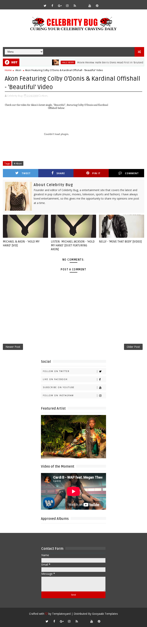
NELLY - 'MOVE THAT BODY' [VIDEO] (120, 241)
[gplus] (60, 5)
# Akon (18, 163)
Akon (18, 70)
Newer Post (13, 347)
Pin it (96, 173)
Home (8, 70)
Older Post (133, 347)
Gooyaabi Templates (105, 613)
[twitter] (45, 5)
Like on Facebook (55, 379)
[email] (82, 4)
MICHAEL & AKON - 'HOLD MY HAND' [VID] (21, 243)
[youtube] (90, 5)
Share (60, 173)
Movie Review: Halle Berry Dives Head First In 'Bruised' (102, 62)
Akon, (45, 95)
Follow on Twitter (56, 371)
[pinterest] (97, 5)
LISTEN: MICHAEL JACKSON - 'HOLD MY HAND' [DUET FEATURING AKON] (73, 245)
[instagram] (67, 5)
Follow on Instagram (58, 395)
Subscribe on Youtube (58, 387)
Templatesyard (61, 613)
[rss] (75, 5)
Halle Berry (60, 62)
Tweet (26, 173)
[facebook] (52, 5)
